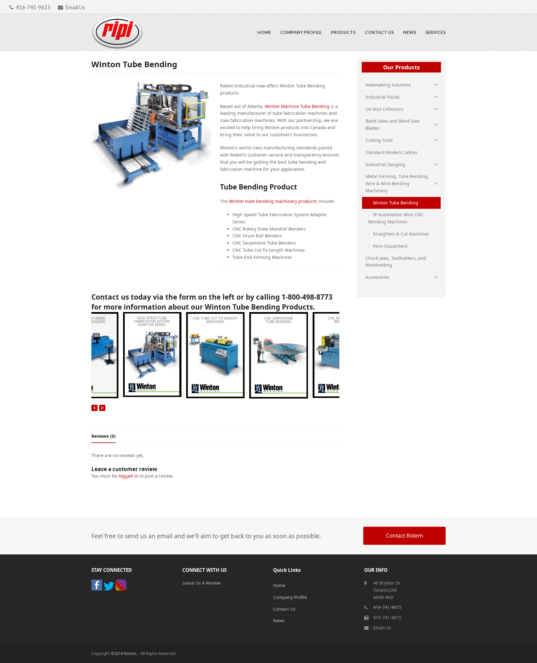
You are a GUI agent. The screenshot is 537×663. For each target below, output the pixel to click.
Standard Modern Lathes (391, 152)
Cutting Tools (379, 140)
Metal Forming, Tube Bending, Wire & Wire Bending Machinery (397, 183)
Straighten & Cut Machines (401, 234)
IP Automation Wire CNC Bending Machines (396, 218)
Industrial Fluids (382, 97)
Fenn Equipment (390, 246)
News (279, 620)
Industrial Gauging (385, 164)
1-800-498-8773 (307, 297)
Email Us (75, 7)
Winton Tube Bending (395, 203)
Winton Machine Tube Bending (297, 106)
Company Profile (290, 597)
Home (279, 585)
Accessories (377, 277)
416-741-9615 (33, 7)
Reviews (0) (103, 436)
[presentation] (94, 408)
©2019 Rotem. (124, 653)
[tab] (103, 436)
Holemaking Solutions (388, 85)
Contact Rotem (404, 535)
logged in (128, 476)
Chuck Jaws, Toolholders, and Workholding (395, 261)
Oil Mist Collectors (384, 109)
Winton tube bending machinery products (273, 201)
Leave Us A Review (201, 583)
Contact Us (284, 609)
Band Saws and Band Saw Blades (392, 124)
